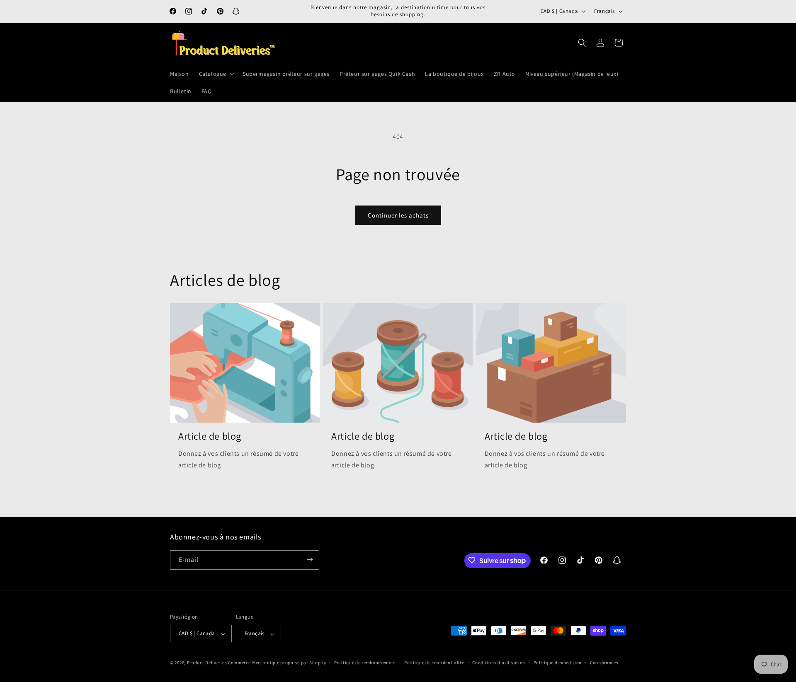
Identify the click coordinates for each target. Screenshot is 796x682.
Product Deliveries (207, 663)
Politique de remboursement (365, 662)
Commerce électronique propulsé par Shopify (277, 663)
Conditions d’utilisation (498, 662)
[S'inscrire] (310, 559)
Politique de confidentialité (434, 662)
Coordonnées (604, 662)
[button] (216, 73)
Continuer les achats (398, 215)
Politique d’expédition (558, 662)
